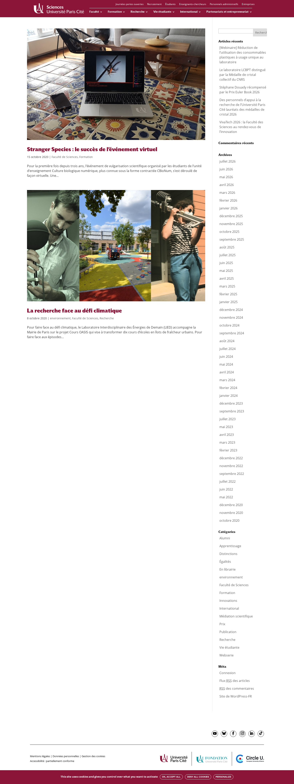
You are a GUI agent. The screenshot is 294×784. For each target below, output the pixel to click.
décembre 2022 (231, 458)
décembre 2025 (231, 216)
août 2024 (226, 341)
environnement (60, 318)
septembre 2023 (231, 411)
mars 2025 (227, 286)
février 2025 (228, 294)
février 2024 (228, 388)
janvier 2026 (228, 208)
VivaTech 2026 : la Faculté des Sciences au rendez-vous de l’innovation (241, 127)
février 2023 (228, 450)
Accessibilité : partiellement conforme (52, 761)
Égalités (225, 561)
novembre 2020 (231, 513)
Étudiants (170, 4)
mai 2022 (226, 497)
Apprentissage (230, 546)
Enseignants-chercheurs (192, 4)
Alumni (224, 538)
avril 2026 (226, 185)
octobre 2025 (229, 231)
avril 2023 (226, 434)
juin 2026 (226, 169)
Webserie (226, 655)
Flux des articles (234, 680)
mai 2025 (226, 270)
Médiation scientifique (236, 616)
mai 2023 (226, 427)
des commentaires (236, 688)
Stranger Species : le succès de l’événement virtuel (92, 149)
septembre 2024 (231, 333)
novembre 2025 (231, 224)
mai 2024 (226, 364)
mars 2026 (227, 192)
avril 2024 (226, 372)
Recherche (138, 11)
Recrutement (154, 4)
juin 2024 (226, 356)
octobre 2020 (229, 520)
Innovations (228, 600)
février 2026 (228, 200)
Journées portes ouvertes (130, 4)
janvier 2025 (228, 302)
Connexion (227, 673)
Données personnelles (66, 756)
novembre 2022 (231, 466)
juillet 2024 (227, 349)
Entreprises (248, 4)
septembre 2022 (231, 473)
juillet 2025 (227, 255)
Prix (222, 624)
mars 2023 (227, 442)
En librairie (227, 569)
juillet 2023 (227, 419)
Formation (115, 11)
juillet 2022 (227, 481)
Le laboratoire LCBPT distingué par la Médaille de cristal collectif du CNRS (242, 75)
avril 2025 (226, 278)
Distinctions (228, 554)
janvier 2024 (228, 395)
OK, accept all (171, 777)
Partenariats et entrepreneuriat (227, 11)
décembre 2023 (231, 403)
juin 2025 (226, 263)
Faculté (94, 11)
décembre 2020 (231, 505)
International (189, 11)
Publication (227, 632)
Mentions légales (40, 756)
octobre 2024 (229, 325)
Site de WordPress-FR (235, 696)
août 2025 (226, 247)
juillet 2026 (227, 161)
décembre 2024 (231, 310)
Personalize (223, 777)
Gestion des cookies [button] (93, 756)
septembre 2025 (231, 239)
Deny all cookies (198, 777)
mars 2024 (227, 380)
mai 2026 (226, 177)
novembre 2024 (231, 317)
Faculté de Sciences (65, 157)
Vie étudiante (162, 11)
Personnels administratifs (224, 4)
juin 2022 (226, 489)
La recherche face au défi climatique (74, 310)
